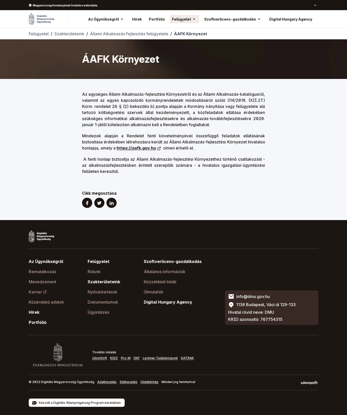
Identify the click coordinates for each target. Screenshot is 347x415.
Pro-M (126, 358)
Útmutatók (153, 291)
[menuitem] (137, 19)
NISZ (114, 358)
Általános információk (164, 271)
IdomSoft (99, 358)
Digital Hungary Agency (168, 302)
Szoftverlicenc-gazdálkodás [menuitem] (230, 19)
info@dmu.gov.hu (253, 296)
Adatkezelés (107, 382)
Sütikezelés (128, 382)
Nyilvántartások (102, 291)
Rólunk (94, 271)
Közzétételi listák (160, 281)
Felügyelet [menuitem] (181, 19)
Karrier (35, 291)
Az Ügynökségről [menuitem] (103, 19)
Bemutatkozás (42, 271)
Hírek (34, 312)
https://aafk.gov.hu (136, 148)
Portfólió (37, 322)
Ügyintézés (98, 312)
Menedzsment (42, 281)
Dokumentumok (103, 302)
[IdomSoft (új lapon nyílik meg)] (309, 382)
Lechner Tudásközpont (160, 358)
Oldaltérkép (149, 382)
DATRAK (187, 358)
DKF (137, 358)
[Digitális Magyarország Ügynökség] (41, 19)
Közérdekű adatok (46, 302)
